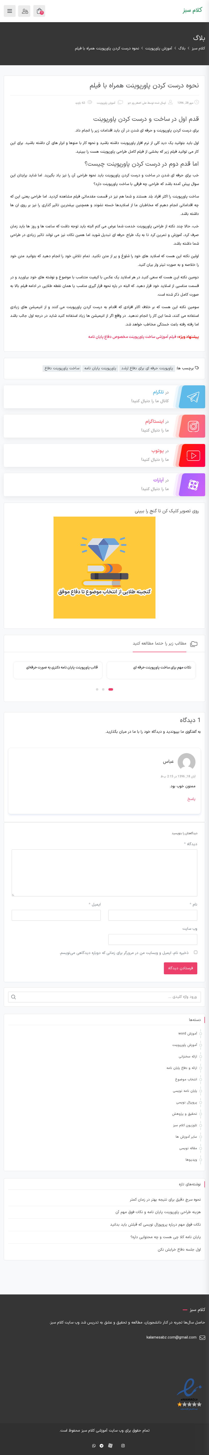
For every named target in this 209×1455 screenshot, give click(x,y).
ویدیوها (191, 1159)
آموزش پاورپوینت (106, 103)
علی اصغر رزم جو (137, 103)
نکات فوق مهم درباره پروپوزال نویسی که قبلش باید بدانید (155, 1225)
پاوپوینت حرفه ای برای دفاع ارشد (147, 368)
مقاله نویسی (188, 1148)
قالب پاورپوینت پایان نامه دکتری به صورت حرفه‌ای (62, 667)
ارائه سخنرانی (188, 1056)
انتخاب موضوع (186, 1079)
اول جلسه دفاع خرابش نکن (179, 1250)
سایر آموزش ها (186, 1136)
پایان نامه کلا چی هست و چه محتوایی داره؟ (165, 1237)
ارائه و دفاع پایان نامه (181, 1068)
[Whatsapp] (94, 1446)
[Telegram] (101, 1446)
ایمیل (95, 905)
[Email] (86, 1446)
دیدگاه (190, 844)
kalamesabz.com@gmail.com (172, 1338)
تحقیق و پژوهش (184, 1114)
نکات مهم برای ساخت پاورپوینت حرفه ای (162, 667)
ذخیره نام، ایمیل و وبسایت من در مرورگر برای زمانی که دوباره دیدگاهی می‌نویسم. (124, 953)
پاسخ (191, 799)
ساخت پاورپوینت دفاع (62, 368)
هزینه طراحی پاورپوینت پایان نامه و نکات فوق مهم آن (158, 1212)
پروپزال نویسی (186, 1102)
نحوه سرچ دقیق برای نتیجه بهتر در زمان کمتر (165, 1200)
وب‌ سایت (189, 929)
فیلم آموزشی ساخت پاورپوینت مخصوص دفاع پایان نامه (132, 337)
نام (193, 905)
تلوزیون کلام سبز (185, 1125)
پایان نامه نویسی (185, 1091)
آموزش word (187, 1033)
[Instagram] (123, 1446)
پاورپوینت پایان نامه (100, 368)
